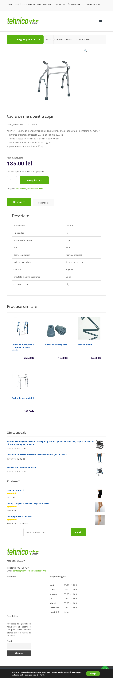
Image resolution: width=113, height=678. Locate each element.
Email (9, 641)
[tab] (19, 202)
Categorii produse (25, 39)
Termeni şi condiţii (93, 4)
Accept (93, 673)
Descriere (19, 202)
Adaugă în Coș (34, 180)
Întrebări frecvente (75, 4)
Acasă (48, 39)
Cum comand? (13, 4)
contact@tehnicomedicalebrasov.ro (29, 570)
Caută (78, 532)
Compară (33, 124)
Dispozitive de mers (35, 188)
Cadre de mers (20, 188)
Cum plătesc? (60, 4)
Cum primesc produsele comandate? (36, 4)
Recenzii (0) (43, 202)
